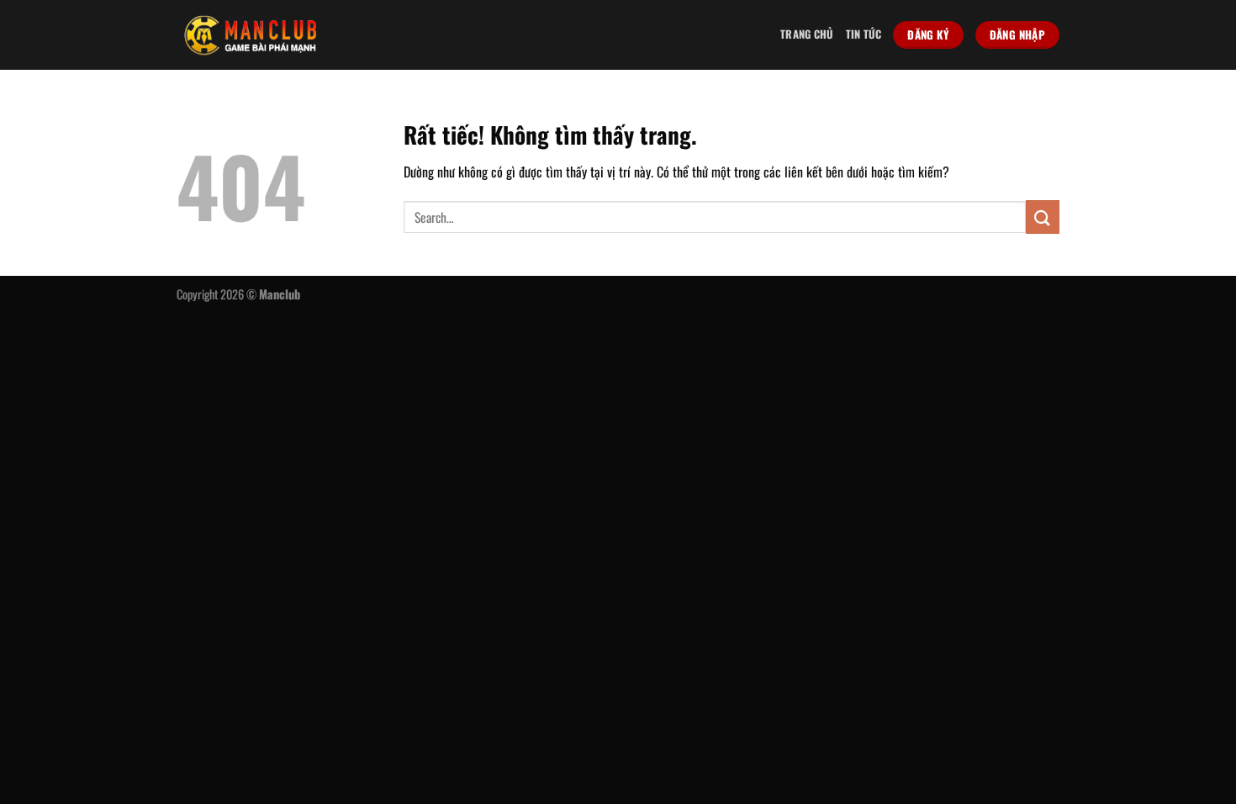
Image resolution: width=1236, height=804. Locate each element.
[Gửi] (1042, 216)
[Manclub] (251, 34)
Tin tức (864, 34)
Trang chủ (806, 34)
